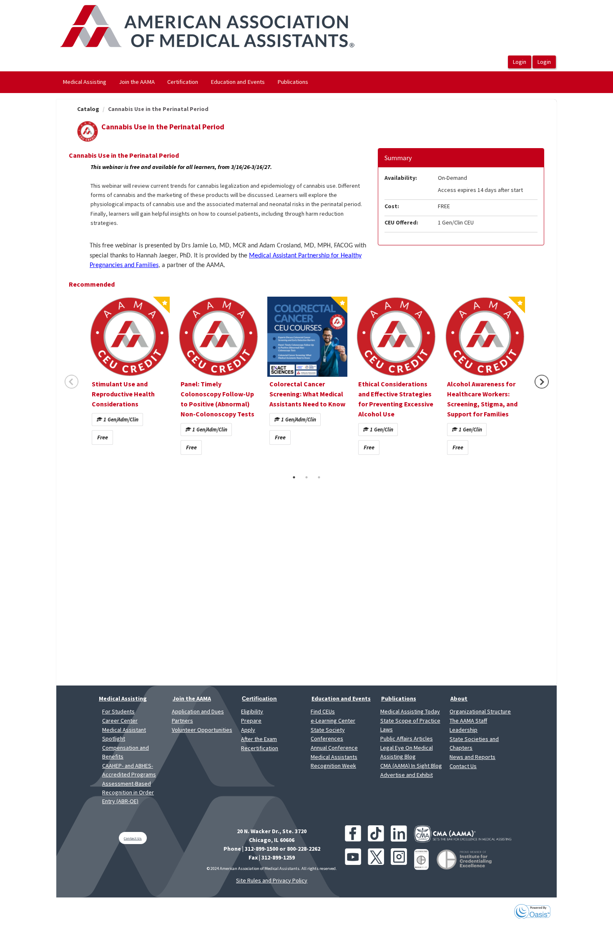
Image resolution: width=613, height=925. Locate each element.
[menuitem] (84, 82)
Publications (292, 82)
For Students (118, 711)
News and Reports (472, 757)
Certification (182, 82)
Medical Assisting (84, 82)
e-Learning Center (333, 720)
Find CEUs (323, 711)
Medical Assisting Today (410, 711)
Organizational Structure (480, 711)
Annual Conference (334, 747)
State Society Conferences (328, 734)
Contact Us (463, 766)
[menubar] (185, 82)
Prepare (251, 720)
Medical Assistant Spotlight (124, 734)
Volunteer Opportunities (202, 729)
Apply (248, 729)
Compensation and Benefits (125, 752)
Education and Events (238, 82)
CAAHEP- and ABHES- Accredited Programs (129, 770)
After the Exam (259, 739)
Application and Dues (198, 711)
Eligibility (252, 711)
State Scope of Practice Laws (410, 725)
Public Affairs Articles (406, 738)
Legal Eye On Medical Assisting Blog (406, 752)
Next (542, 382)
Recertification (259, 748)
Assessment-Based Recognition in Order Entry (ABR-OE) (128, 792)
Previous (72, 382)
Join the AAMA (137, 82)
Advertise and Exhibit (406, 775)
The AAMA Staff (468, 720)
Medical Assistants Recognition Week (334, 761)
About (458, 698)
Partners (182, 720)
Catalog (88, 109)
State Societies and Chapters (474, 743)
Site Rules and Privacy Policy (271, 880)
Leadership (463, 729)
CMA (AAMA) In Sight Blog (411, 765)
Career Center (120, 720)
